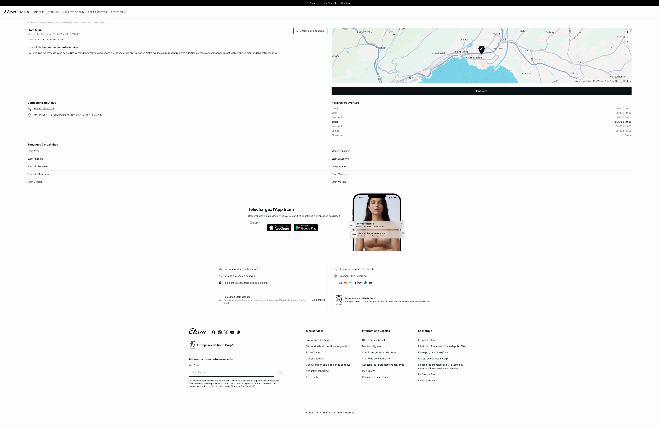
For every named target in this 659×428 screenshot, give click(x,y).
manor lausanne (341, 150)
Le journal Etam (426, 340)
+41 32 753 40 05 (44, 108)
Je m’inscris (318, 299)
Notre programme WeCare (433, 352)
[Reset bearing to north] (627, 42)
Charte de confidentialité (376, 358)
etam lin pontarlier (37, 166)
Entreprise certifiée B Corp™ (361, 298)
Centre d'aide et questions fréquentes (327, 346)
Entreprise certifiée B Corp (433, 358)
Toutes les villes (45, 22)
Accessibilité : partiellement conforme (383, 364)
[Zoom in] (627, 32)
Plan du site (368, 370)
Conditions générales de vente (379, 352)
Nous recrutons (426, 380)
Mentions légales (371, 346)
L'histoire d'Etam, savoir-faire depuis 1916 (441, 346)
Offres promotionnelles (374, 340)
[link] (24, 12)
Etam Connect (314, 352)
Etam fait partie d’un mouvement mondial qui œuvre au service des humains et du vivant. (388, 301)
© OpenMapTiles (594, 81)
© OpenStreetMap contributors (616, 81)
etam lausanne (340, 158)
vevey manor (339, 166)
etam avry (33, 150)
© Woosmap (580, 81)
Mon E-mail (195, 365)
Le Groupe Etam (427, 374)
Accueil (31, 22)
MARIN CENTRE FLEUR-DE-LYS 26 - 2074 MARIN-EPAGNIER (68, 114)
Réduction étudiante (317, 370)
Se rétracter (312, 377)
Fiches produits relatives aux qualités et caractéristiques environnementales (440, 366)
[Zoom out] (627, 37)
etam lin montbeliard (39, 174)
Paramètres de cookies (375, 377)
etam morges (339, 181)
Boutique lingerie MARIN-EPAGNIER (73, 22)
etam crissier (34, 181)
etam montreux (340, 174)
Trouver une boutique (318, 340)
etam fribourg (35, 158)
